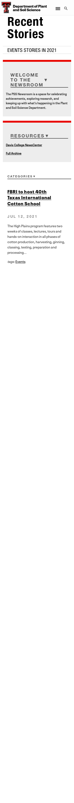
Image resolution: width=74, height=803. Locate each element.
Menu (57, 6)
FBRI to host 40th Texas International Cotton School (29, 197)
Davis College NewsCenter (24, 144)
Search (66, 6)
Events (20, 261)
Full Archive (13, 153)
